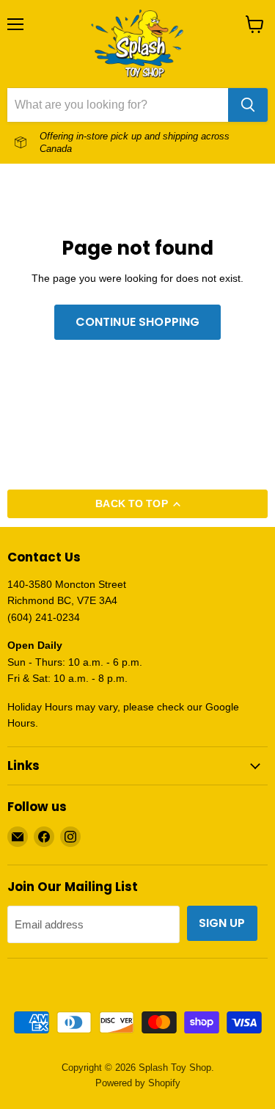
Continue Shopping (138, 321)
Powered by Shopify (137, 1082)
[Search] (248, 105)
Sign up (222, 923)
